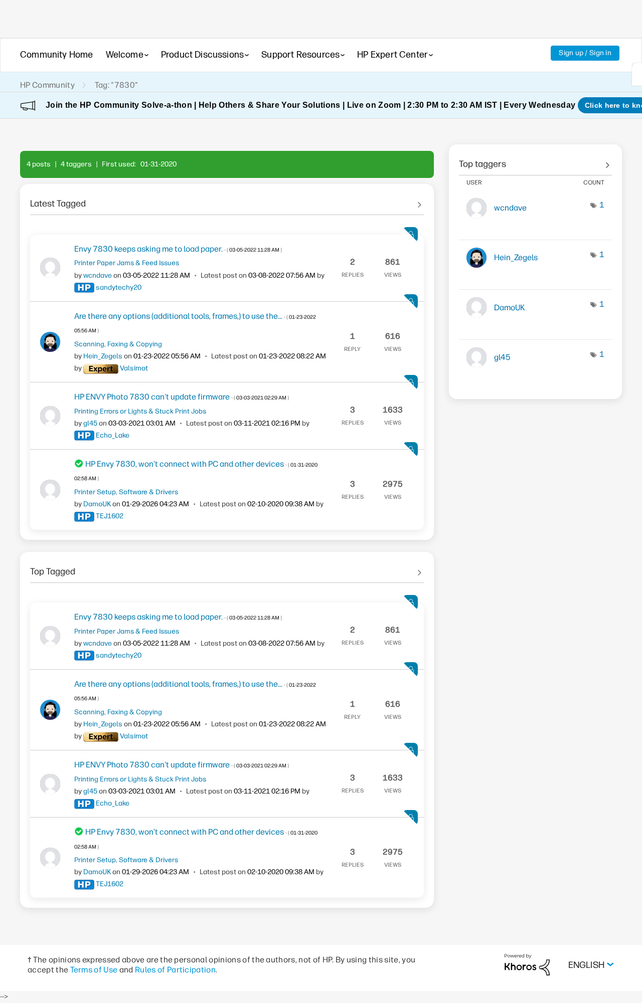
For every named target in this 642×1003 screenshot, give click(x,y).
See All (227, 200)
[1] (637, 74)
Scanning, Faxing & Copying (118, 344)
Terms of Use (94, 969)
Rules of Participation (175, 969)
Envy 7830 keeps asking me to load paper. (178, 249)
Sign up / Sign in (585, 53)
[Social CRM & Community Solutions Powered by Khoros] (527, 964)
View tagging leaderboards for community (535, 160)
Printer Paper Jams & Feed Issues (126, 263)
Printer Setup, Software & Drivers (126, 492)
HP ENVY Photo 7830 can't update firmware (181, 397)
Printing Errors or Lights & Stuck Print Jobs (140, 411)
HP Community (47, 85)
